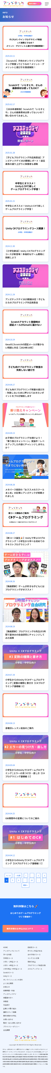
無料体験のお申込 (9, 1015)
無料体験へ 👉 (34, 3)
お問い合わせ (8, 1019)
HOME (5, 947)
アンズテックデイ (9, 994)
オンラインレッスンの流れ (13, 979)
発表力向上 (32, 961)
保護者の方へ (8, 997)
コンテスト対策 (33, 958)
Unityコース (7, 976)
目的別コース (32, 947)
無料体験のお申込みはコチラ (20, 928)
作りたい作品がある (35, 951)
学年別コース (8, 958)
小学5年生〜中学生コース (12, 969)
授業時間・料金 (9, 990)
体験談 (5, 1001)
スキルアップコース (35, 969)
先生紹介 (6, 1005)
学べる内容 (7, 954)
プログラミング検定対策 (37, 965)
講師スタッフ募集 (9, 1012)
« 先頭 (18, 875)
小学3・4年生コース (10, 965)
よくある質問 (8, 983)
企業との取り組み (9, 1008)
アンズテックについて (11, 951)
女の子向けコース (34, 954)
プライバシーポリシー (11, 1026)
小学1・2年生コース (10, 961)
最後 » (25, 885)
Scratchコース (8, 972)
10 (32, 880)
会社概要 (6, 1030)
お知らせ (6, 987)
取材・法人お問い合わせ (12, 1023)
